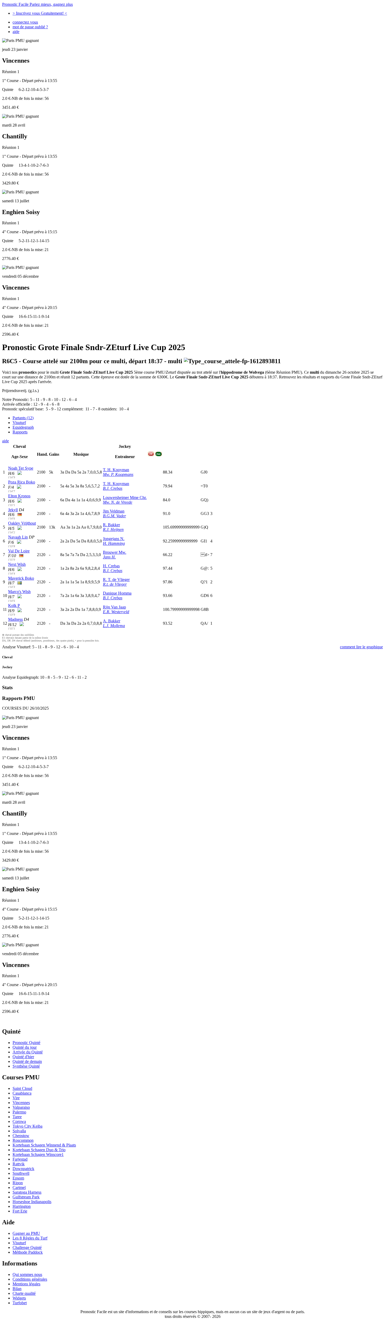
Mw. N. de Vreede (117, 502)
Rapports (20, 432)
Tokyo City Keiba (27, 1126)
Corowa (19, 1121)
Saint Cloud (22, 1088)
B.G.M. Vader (114, 516)
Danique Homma (117, 593)
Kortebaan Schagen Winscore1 (38, 1154)
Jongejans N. (113, 538)
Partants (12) (23, 418)
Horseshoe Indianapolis (32, 1201)
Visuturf (19, 422)
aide (16, 31)
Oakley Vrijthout (22, 523)
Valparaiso (21, 1107)
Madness (15, 619)
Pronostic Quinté (26, 1042)
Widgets (19, 1298)
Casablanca (22, 1093)
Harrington (22, 1206)
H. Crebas (111, 566)
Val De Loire (19, 551)
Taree (17, 1117)
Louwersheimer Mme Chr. (125, 497)
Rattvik (19, 1164)
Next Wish (17, 564)
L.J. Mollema (114, 625)
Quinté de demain (27, 1061)
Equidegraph (23, 427)
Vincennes (21, 1102)
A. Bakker (111, 621)
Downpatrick (23, 1168)
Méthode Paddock (28, 1252)
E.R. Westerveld (116, 612)
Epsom (18, 1178)
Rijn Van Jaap (114, 607)
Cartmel (19, 1187)
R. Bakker (111, 525)
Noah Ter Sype (20, 468)
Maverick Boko (21, 578)
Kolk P (14, 605)
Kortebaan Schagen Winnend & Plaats (44, 1145)
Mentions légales (26, 1284)
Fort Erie (20, 1211)
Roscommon (23, 1140)
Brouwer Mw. (114, 552)
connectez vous (25, 22)
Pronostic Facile (37, 4)
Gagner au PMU (26, 1233)
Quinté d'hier (23, 1056)
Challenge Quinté (27, 1247)
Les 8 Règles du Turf (30, 1238)
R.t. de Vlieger (115, 584)
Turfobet (20, 1303)
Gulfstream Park (26, 1197)
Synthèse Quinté (26, 1066)
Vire (16, 1098)
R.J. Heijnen (113, 529)
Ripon (18, 1183)
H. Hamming (114, 543)
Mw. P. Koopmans (118, 474)
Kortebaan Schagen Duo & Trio (39, 1150)
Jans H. (109, 557)
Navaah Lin (18, 537)
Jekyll (13, 510)
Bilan (17, 1288)
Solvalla (19, 1131)
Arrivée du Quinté (28, 1052)
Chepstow (21, 1135)
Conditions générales (30, 1279)
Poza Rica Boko (21, 482)
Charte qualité (24, 1293)
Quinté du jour (25, 1047)
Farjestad (20, 1159)
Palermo (19, 1112)
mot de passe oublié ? (30, 27)
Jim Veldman (113, 511)
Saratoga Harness (27, 1192)
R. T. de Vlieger (116, 579)
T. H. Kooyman (116, 469)
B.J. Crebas (112, 488)
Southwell (21, 1173)
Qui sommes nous (27, 1274)
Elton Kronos (19, 496)
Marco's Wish (19, 591)
